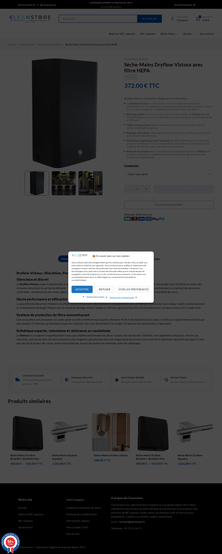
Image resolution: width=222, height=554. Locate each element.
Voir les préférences (134, 289)
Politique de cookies (95, 296)
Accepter (82, 289)
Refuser (104, 289)
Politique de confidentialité (122, 297)
